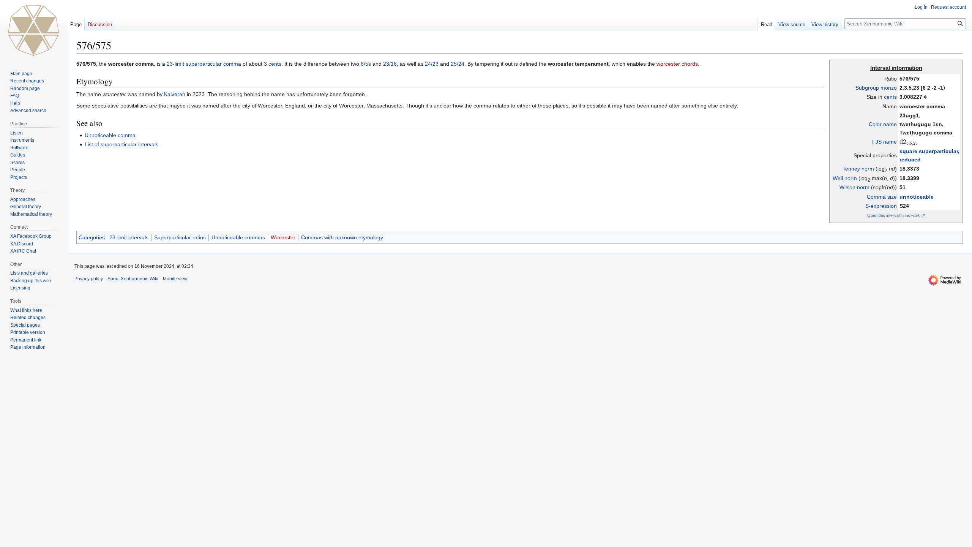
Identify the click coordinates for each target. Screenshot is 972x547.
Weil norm (845, 178)
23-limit (175, 64)
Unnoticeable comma (110, 135)
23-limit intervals (128, 237)
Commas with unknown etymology (342, 237)
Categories (92, 237)
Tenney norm (858, 169)
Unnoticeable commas (238, 237)
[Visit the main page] (33, 30)
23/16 (390, 64)
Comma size (882, 197)
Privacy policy (88, 278)
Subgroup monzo (876, 88)
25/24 (457, 64)
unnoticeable (916, 197)
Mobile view (175, 278)
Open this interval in (894, 215)
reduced (910, 160)
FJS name (884, 142)
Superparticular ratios (180, 237)
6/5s (366, 64)
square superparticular (928, 151)
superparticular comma (213, 64)
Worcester (283, 237)
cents (890, 97)
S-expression (881, 206)
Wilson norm (854, 187)
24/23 (432, 64)
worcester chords (677, 64)
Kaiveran (174, 94)
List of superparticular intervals (121, 144)
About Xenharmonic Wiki (132, 278)
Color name (883, 124)
